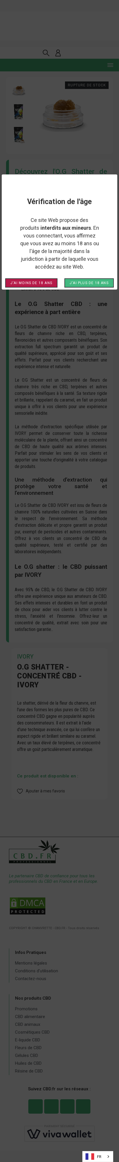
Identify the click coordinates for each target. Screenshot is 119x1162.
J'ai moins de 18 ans (31, 283)
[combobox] (97, 1156)
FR (99, 1157)
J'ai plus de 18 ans (89, 283)
